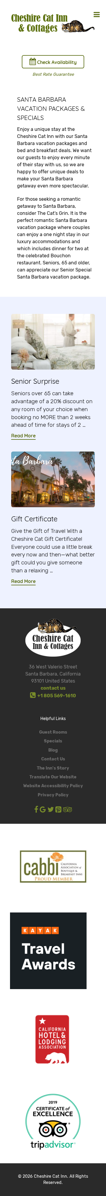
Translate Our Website (53, 777)
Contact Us (53, 759)
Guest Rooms (53, 732)
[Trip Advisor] (53, 1121)
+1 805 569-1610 (56, 696)
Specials (53, 741)
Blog (53, 750)
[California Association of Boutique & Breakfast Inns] (53, 866)
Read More (23, 436)
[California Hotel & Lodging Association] (53, 1039)
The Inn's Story (53, 768)
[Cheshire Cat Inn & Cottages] (53, 22)
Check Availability (56, 62)
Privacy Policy (53, 795)
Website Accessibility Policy (53, 785)
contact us (53, 688)
